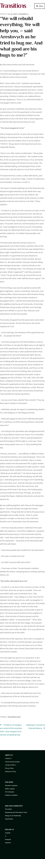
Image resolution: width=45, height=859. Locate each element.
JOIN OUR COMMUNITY (14, 806)
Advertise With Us (10, 765)
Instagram (8, 839)
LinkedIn (7, 833)
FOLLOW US (9, 829)
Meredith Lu (23, 14)
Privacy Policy (9, 768)
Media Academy (10, 789)
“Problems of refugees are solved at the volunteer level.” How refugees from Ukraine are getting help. (11, 729)
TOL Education (9, 792)
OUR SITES (9, 782)
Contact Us (8, 758)
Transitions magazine (11, 785)
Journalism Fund (14, 717)
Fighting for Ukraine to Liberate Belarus (35, 726)
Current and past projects (12, 762)
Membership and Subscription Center (16, 812)
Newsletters (8, 809)
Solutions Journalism (11, 795)
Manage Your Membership (13, 815)
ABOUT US (9, 755)
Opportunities (9, 819)
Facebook (8, 843)
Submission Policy (10, 771)
